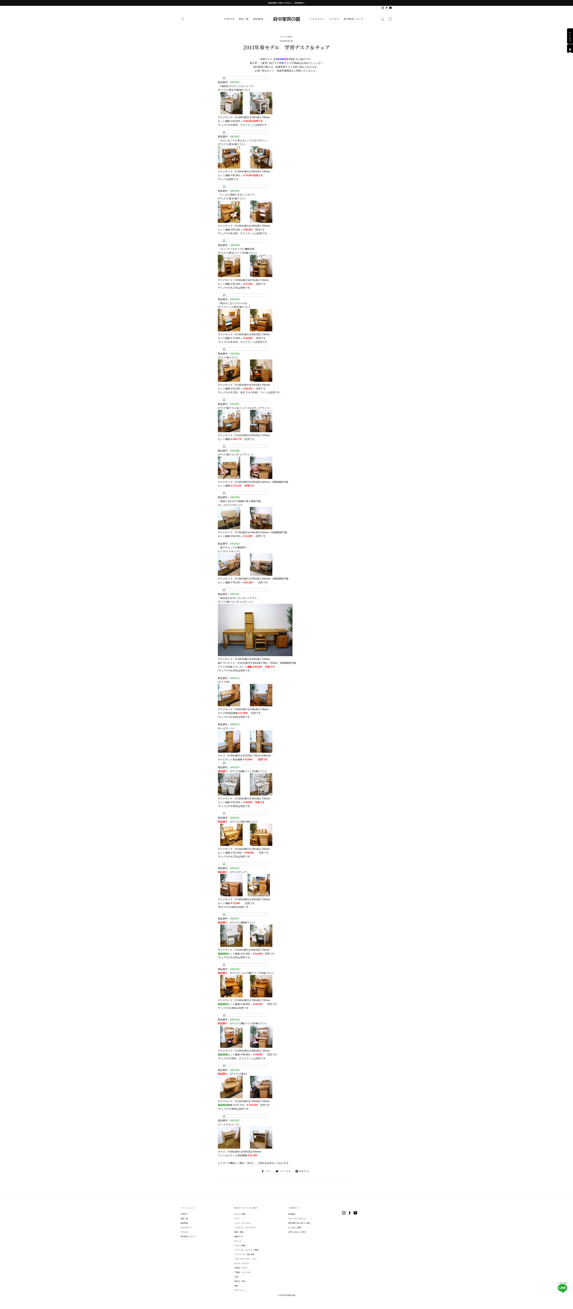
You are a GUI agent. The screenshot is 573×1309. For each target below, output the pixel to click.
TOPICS (229, 19)
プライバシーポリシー (297, 1219)
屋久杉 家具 (239, 1281)
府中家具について (354, 19)
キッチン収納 (239, 1214)
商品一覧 (244, 19)
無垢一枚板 (239, 1232)
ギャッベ (238, 1241)
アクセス (334, 19)
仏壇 (236, 1277)
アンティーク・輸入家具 (244, 1254)
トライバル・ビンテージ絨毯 (246, 1250)
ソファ (237, 1219)
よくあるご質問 (294, 1227)
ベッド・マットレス (242, 1223)
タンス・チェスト (241, 1263)
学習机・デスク (240, 1268)
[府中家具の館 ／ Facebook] (349, 1213)
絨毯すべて (239, 1236)
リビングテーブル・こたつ (245, 1259)
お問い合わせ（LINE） (297, 1232)
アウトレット (239, 1290)
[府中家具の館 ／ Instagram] (344, 1213)
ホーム (283, 37)
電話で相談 (570, 48)
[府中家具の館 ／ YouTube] (355, 1213)
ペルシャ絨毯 (239, 1245)
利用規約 (291, 1214)
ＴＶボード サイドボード (245, 1227)
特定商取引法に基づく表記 (299, 1223)
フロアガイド (317, 19)
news (289, 37)
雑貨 (236, 1286)
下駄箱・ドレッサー (242, 1272)
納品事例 (258, 19)
